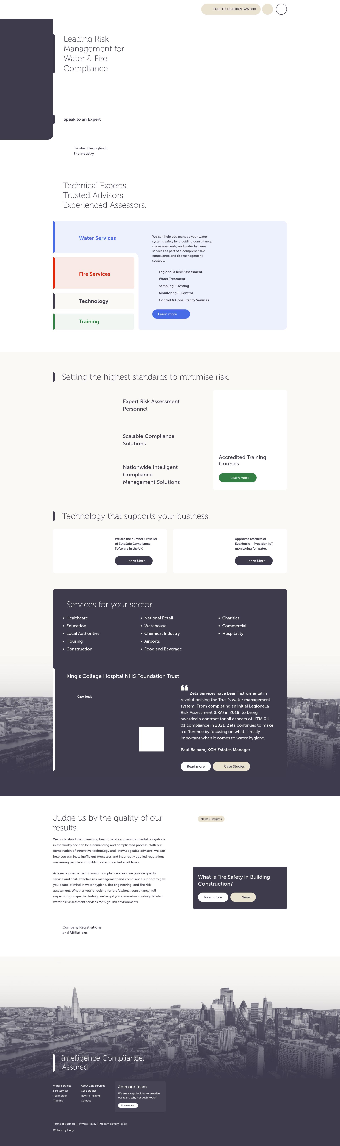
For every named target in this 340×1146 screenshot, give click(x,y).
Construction (79, 649)
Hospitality (232, 633)
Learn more (168, 315)
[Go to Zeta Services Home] (124, 9)
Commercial (234, 626)
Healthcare (77, 618)
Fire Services (61, 1090)
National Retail (158, 618)
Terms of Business (64, 1123)
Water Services (62, 1085)
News (246, 897)
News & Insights (90, 1095)
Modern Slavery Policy (113, 1123)
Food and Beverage (163, 649)
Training (58, 1100)
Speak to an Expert (82, 119)
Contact (86, 1100)
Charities (231, 618)
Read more (199, 766)
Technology (60, 1095)
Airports (152, 641)
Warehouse (155, 626)
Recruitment (128, 1105)
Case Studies (234, 766)
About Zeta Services (93, 1085)
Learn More (134, 562)
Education (76, 626)
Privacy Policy (87, 1123)
